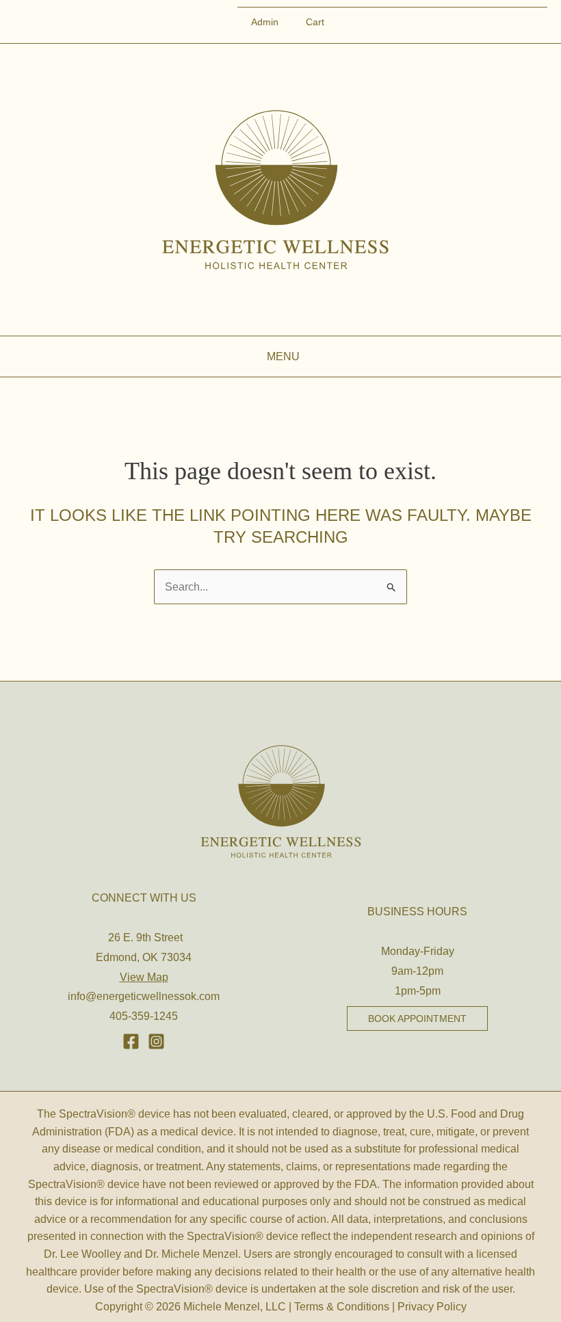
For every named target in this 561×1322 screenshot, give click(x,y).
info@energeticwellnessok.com (144, 996)
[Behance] (156, 1041)
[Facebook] (131, 1041)
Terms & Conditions (341, 1306)
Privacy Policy (432, 1306)
